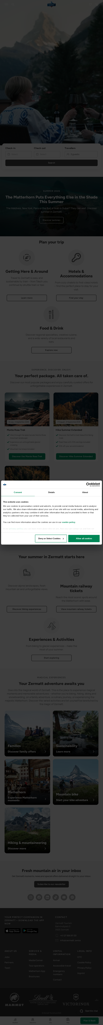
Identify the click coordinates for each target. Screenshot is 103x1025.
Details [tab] (51, 492)
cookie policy (68, 522)
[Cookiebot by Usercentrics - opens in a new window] (88, 485)
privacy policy (16, 529)
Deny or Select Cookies (49, 538)
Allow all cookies (84, 538)
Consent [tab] (18, 492)
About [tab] (85, 492)
